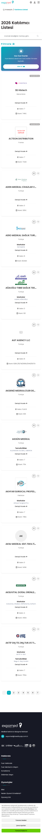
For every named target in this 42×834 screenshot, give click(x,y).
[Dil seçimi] (31, 2)
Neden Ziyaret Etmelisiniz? (11, 793)
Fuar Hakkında (6, 763)
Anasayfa (8, 9)
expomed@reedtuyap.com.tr (17, 736)
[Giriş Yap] (35, 2)
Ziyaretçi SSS (6, 797)
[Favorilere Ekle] (38, 173)
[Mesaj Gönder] (34, 173)
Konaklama (5, 771)
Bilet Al (19, 66)
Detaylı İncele (20, 103)
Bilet (2, 789)
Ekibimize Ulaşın (7, 775)
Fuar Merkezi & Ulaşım (9, 767)
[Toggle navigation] (39, 2)
